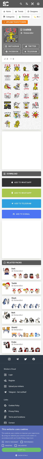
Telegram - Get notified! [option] (17, 392)
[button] (27, 4)
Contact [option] (12, 423)
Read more (29, 438)
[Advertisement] (21, 150)
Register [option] (12, 381)
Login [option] (11, 375)
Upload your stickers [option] (16, 386)
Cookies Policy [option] (14, 405)
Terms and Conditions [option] (17, 417)
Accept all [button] (21, 450)
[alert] (21, 442)
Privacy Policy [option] (14, 411)
